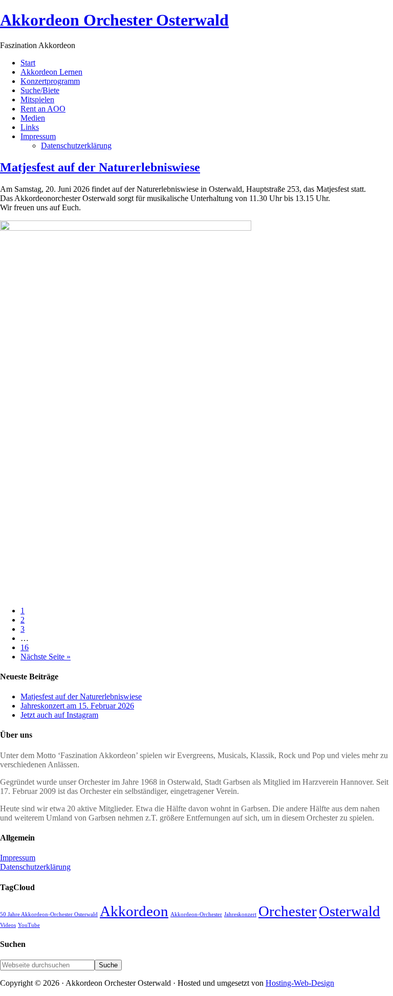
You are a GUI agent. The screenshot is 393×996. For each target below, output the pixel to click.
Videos (8, 925)
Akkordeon (134, 911)
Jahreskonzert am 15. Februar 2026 (77, 705)
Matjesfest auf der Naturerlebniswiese (100, 167)
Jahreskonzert (240, 914)
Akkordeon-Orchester (196, 914)
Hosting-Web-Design (300, 983)
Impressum (17, 857)
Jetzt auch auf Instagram (59, 715)
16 (24, 647)
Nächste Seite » (45, 656)
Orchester (287, 911)
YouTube (29, 925)
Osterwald (349, 911)
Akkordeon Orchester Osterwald (114, 20)
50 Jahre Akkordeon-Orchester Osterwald (49, 914)
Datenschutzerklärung (35, 866)
